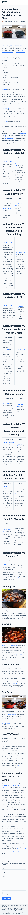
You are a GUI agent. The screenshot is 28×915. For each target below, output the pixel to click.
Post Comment (6, 898)
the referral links (9, 138)
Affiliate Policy (18, 913)
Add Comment (6, 881)
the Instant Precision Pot (7, 208)
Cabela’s (6, 135)
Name (4, 868)
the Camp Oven (18, 493)
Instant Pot (4, 89)
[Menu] (25, 2)
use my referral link (21, 848)
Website (4, 876)
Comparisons (23, 21)
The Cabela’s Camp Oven (17, 654)
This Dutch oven (7, 564)
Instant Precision (11, 714)
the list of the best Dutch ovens (17, 852)
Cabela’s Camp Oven (7, 108)
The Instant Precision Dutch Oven (7, 488)
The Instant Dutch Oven (8, 442)
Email (4, 872)
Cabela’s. (20, 578)
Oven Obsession (15, 905)
